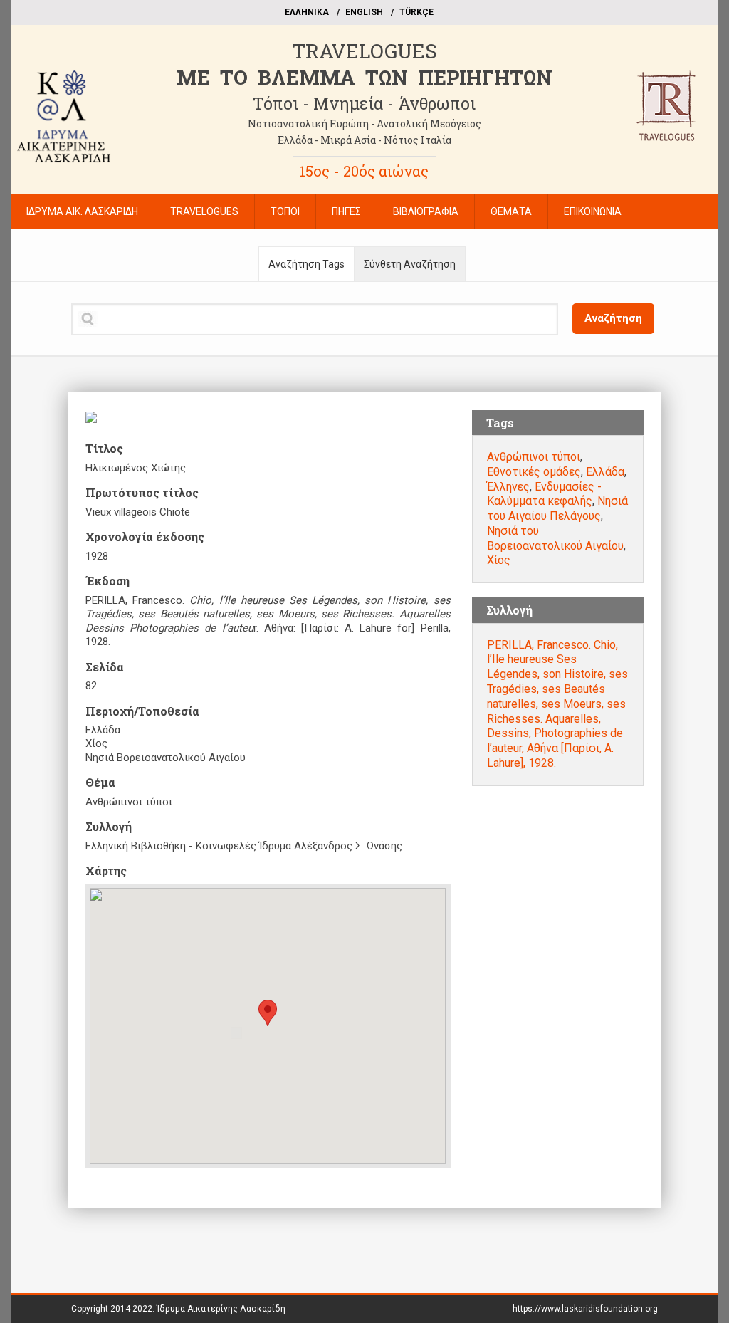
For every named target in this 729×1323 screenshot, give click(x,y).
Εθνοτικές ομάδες (534, 472)
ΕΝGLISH (364, 12)
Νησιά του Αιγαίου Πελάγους (557, 508)
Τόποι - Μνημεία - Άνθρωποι (364, 103)
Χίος (498, 560)
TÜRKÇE (416, 12)
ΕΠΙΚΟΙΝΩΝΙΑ (593, 211)
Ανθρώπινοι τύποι (533, 457)
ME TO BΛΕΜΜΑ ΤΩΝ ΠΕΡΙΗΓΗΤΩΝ (364, 77)
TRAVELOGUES (364, 51)
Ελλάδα (605, 472)
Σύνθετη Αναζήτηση (410, 264)
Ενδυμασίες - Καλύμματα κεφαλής (544, 494)
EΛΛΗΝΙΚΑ (307, 12)
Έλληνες (508, 486)
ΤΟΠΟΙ (285, 211)
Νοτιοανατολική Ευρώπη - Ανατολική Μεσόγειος (364, 123)
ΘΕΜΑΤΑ (511, 211)
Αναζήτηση (613, 318)
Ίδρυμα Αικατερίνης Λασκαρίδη (221, 1309)
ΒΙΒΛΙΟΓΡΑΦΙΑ (425, 211)
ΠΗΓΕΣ (346, 211)
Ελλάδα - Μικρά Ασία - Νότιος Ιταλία (364, 140)
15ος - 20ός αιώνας (364, 171)
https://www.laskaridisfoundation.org (585, 1309)
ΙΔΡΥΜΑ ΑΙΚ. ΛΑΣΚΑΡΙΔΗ (82, 211)
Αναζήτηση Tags (306, 264)
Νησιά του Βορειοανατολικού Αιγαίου (555, 538)
